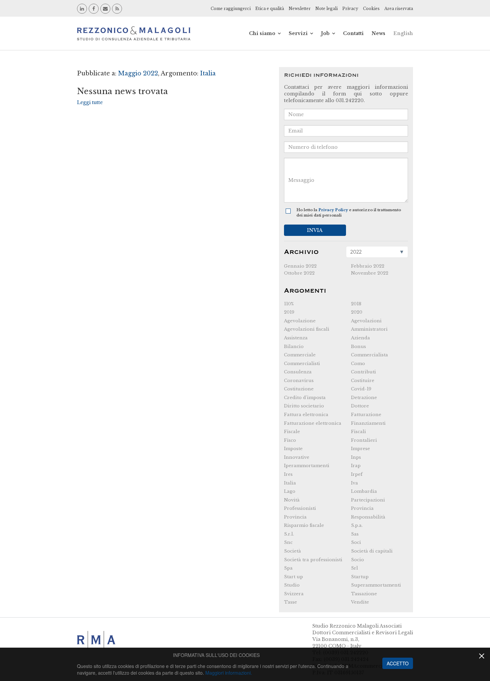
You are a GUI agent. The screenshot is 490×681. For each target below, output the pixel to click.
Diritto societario (304, 406)
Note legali (326, 8)
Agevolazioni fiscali (306, 329)
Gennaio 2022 (300, 266)
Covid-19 (361, 389)
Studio (292, 585)
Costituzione (299, 389)
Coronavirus (299, 380)
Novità (292, 500)
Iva (354, 483)
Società (292, 551)
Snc (288, 542)
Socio (357, 560)
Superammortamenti (376, 585)
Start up (293, 577)
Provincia (362, 508)
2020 (356, 312)
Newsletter (300, 8)
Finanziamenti (368, 423)
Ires (288, 474)
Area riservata (398, 8)
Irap (356, 465)
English (403, 33)
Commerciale (300, 355)
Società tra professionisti (313, 560)
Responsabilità (368, 517)
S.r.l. (289, 534)
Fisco (290, 440)
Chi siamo (262, 33)
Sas (355, 534)
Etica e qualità (269, 8)
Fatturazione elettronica (312, 423)
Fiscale (292, 431)
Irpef (357, 474)
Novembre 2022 (369, 273)
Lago (289, 491)
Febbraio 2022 (367, 266)
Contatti (353, 33)
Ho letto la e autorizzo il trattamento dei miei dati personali (348, 213)
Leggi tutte (90, 102)
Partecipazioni (368, 500)
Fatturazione (366, 414)
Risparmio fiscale (304, 525)
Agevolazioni (366, 321)
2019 (289, 312)
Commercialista (369, 355)
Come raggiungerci (231, 8)
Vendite (360, 602)
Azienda (360, 338)
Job (325, 33)
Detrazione (364, 397)
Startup (360, 577)
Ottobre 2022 (299, 273)
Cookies (371, 8)
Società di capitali (372, 551)
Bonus (358, 346)
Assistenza (296, 338)
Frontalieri (364, 440)
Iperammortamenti (306, 465)
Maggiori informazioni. (228, 672)
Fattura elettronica (306, 414)
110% (289, 304)
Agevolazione (300, 321)
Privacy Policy (333, 210)
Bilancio (294, 346)
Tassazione (364, 594)
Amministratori (369, 329)
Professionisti (300, 508)
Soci (356, 542)
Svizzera (294, 594)
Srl (354, 568)
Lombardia (364, 491)
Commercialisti (302, 363)
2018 (356, 304)
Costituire (362, 380)
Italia (290, 483)
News (378, 33)
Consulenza (298, 372)
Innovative (296, 457)
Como (358, 363)
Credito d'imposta (305, 397)
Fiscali (358, 431)
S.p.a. (357, 525)
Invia (315, 230)
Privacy (350, 8)
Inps (356, 457)
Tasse (290, 602)
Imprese (360, 448)
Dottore (360, 406)
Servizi (298, 33)
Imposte (293, 448)
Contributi (363, 372)
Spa (288, 568)
